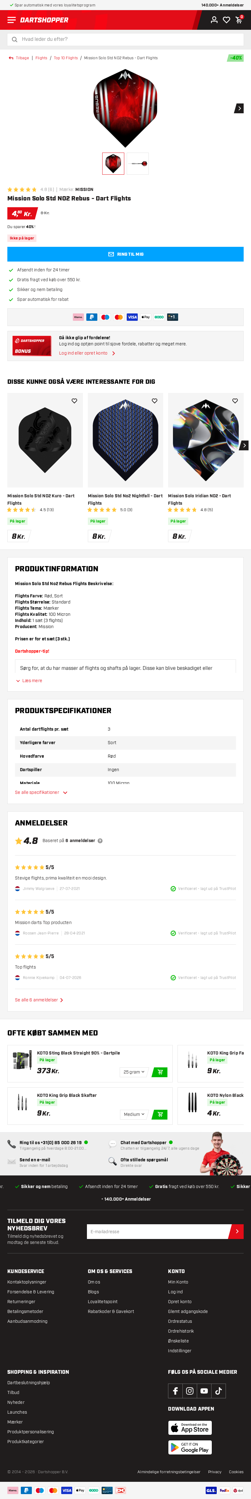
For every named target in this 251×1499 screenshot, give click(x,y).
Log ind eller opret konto (83, 353)
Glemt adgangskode (188, 1311)
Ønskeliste (178, 1341)
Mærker (15, 1422)
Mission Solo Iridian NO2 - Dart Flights (199, 499)
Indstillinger (179, 1350)
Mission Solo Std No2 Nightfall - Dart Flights (125, 499)
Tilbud (13, 1392)
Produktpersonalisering (30, 1432)
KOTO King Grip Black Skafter (67, 1095)
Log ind (175, 1292)
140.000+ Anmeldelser (222, 5)
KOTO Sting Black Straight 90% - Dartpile (78, 1053)
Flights (41, 58)
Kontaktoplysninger (27, 1282)
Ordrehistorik (181, 1331)
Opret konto (180, 1301)
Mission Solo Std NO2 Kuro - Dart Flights (40, 499)
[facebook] (175, 1391)
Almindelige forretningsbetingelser (169, 1472)
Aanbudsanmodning (27, 1321)
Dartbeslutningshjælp (28, 1382)
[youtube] (204, 1391)
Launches (17, 1412)
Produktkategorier (25, 1441)
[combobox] (129, 39)
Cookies (236, 1472)
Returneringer (21, 1301)
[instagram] (189, 1391)
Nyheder (15, 1402)
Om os (94, 1282)
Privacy (215, 1472)
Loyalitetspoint (103, 1301)
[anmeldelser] (100, 841)
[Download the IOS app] (190, 1427)
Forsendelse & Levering (30, 1292)
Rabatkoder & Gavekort (111, 1311)
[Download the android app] (190, 1447)
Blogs (93, 1292)
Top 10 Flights (66, 58)
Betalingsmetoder (25, 1311)
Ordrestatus (180, 1321)
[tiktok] (218, 1391)
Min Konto (178, 1282)
